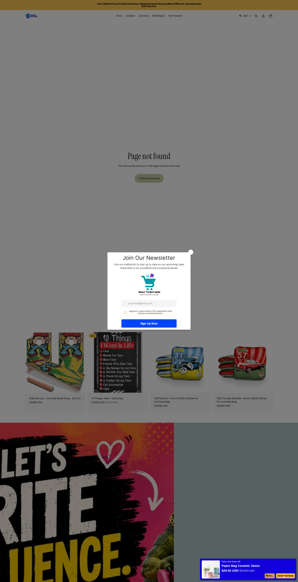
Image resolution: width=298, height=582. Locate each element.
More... (270, 575)
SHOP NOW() (285, 575)
